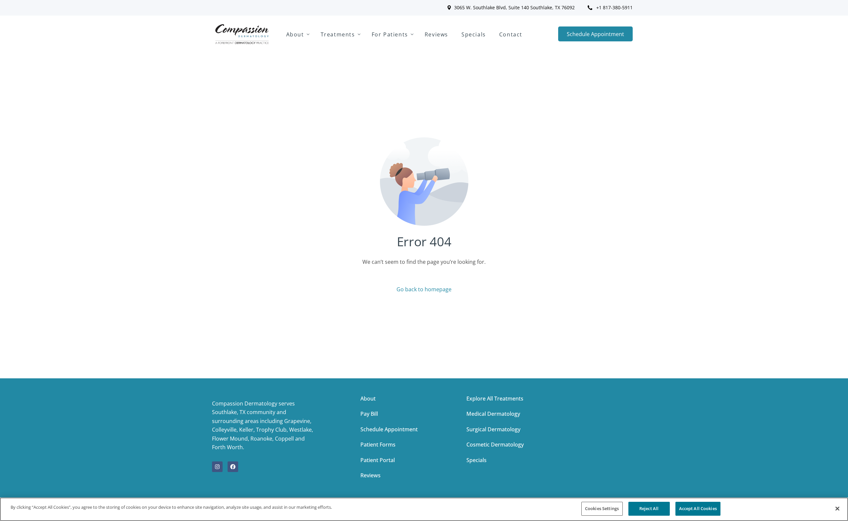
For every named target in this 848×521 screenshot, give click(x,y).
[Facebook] (233, 466)
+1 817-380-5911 (614, 7)
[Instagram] (217, 466)
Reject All (649, 508)
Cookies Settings (602, 508)
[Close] (837, 508)
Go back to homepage (424, 289)
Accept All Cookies (698, 508)
